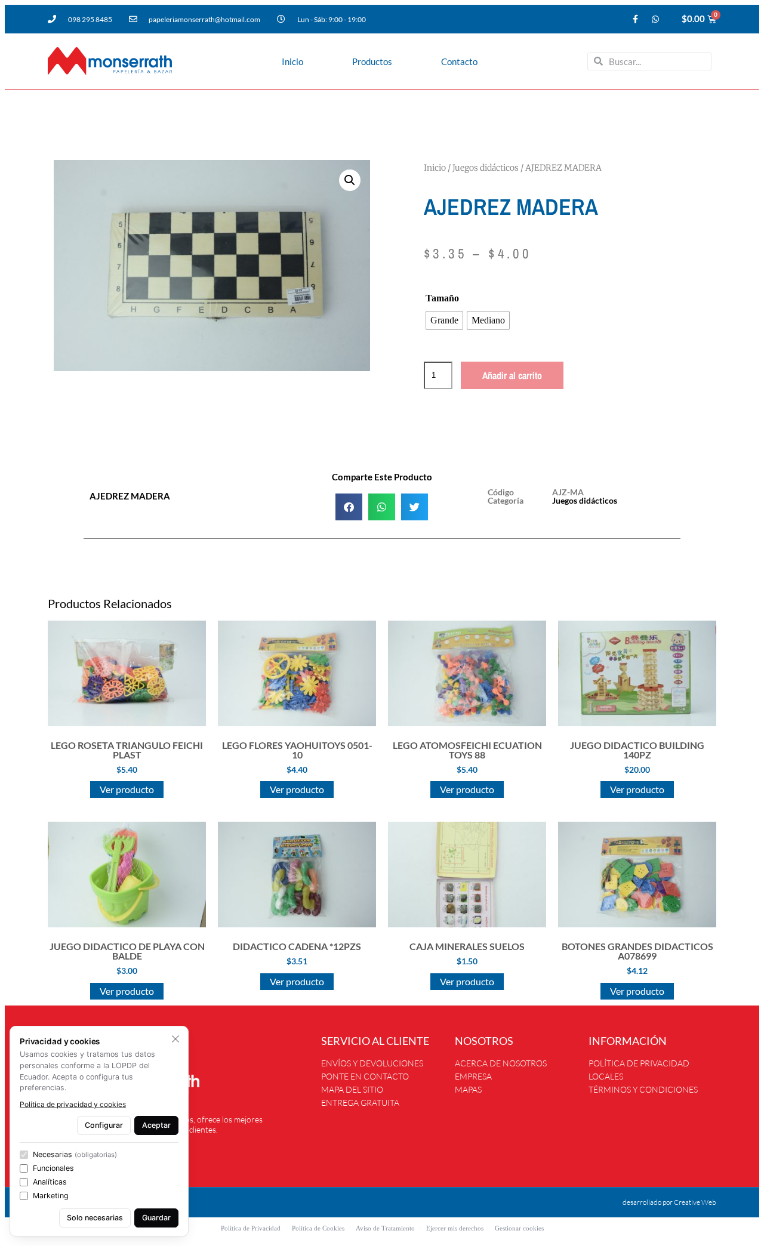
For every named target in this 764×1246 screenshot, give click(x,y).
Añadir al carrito (512, 375)
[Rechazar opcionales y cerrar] (175, 1039)
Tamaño (442, 298)
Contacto (459, 61)
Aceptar (156, 1125)
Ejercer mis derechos (454, 1228)
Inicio (292, 61)
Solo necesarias (95, 1217)
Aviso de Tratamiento (385, 1228)
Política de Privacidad (251, 1228)
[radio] (444, 320)
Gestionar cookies (519, 1228)
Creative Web (695, 1202)
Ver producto (127, 789)
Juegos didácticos (485, 167)
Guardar (156, 1217)
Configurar (104, 1125)
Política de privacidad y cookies (73, 1104)
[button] (350, 180)
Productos (372, 61)
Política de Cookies (318, 1228)
